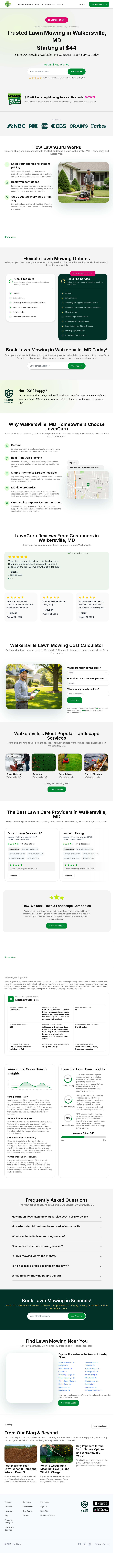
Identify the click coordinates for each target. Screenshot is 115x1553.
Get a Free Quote (68, 1403)
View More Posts (100, 1426)
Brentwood (62, 1387)
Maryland (47, 26)
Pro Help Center (47, 1515)
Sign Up (43, 1506)
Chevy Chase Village (66, 1381)
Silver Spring (90, 1375)
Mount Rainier (63, 1368)
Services (8, 1506)
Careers (26, 1515)
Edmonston (89, 1387)
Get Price (75, 71)
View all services (56, 789)
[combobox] (88, 673)
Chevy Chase (63, 1384)
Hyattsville (89, 1378)
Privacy (106, 1544)
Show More (10, 237)
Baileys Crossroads (92, 1390)
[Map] (29, 1378)
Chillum (61, 1371)
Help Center (27, 1511)
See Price (75, 700)
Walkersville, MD (59, 26)
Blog (6, 1515)
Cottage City (90, 1371)
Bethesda (89, 1384)
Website (13, 876)
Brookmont (62, 1390)
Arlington (62, 1365)
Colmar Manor (91, 1368)
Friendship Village (65, 1375)
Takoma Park (90, 1362)
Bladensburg (90, 1381)
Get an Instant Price (99, 4)
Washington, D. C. (65, 1362)
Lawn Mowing (73, 26)
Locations (37, 26)
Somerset (89, 1365)
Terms (98, 1544)
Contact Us (27, 1506)
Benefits (44, 1511)
